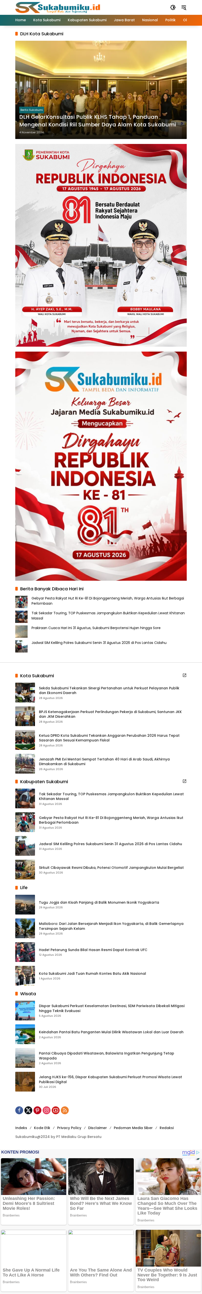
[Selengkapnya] (184, 675)
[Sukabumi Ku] (58, 7)
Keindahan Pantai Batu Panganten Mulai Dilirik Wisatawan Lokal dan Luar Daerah (111, 1032)
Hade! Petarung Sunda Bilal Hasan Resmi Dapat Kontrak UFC (93, 950)
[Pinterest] (37, 1110)
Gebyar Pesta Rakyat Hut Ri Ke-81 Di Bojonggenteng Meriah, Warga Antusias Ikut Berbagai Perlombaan (111, 820)
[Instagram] (46, 1110)
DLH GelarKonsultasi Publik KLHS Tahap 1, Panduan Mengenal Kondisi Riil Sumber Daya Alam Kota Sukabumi (97, 120)
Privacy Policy (69, 1127)
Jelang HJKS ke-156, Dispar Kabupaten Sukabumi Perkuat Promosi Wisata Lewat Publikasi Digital (110, 1079)
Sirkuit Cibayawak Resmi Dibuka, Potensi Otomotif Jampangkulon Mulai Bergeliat (111, 867)
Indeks (21, 1127)
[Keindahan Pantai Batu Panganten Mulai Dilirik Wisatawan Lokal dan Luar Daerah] (25, 1034)
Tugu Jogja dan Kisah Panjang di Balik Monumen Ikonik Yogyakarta (99, 902)
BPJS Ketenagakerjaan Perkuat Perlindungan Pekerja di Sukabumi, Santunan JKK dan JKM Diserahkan (110, 714)
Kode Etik (42, 1127)
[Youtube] (56, 1110)
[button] (173, 7)
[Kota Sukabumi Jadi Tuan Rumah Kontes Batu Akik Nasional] (25, 976)
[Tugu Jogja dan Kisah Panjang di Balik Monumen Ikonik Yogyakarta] (25, 905)
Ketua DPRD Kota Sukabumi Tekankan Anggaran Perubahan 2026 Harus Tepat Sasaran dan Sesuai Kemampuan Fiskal (109, 738)
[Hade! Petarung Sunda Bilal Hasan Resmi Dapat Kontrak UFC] (25, 952)
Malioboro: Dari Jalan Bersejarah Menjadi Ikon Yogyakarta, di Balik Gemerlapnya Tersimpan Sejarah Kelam (111, 926)
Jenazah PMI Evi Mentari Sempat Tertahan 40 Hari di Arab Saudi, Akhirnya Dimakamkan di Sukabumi (104, 762)
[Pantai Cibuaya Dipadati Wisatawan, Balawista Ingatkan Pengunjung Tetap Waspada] (25, 1058)
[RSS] (65, 1110)
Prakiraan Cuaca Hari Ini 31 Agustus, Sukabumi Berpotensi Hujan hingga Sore (96, 627)
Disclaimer (97, 1127)
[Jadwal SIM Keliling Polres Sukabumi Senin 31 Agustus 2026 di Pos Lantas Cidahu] (25, 846)
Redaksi (167, 1127)
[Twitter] (28, 1110)
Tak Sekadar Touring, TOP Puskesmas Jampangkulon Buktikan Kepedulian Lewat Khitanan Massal (111, 796)
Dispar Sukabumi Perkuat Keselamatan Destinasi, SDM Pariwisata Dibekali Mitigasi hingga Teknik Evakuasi (112, 1008)
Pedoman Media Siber (133, 1127)
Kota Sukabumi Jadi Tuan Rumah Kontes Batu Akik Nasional (92, 973)
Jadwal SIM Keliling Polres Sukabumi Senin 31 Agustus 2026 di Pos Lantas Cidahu (99, 642)
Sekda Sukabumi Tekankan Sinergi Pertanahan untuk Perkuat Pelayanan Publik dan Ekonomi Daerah (109, 691)
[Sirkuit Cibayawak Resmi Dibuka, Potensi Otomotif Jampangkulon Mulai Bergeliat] (25, 869)
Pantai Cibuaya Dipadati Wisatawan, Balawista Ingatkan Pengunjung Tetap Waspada (106, 1056)
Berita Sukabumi (31, 110)
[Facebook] (19, 1110)
